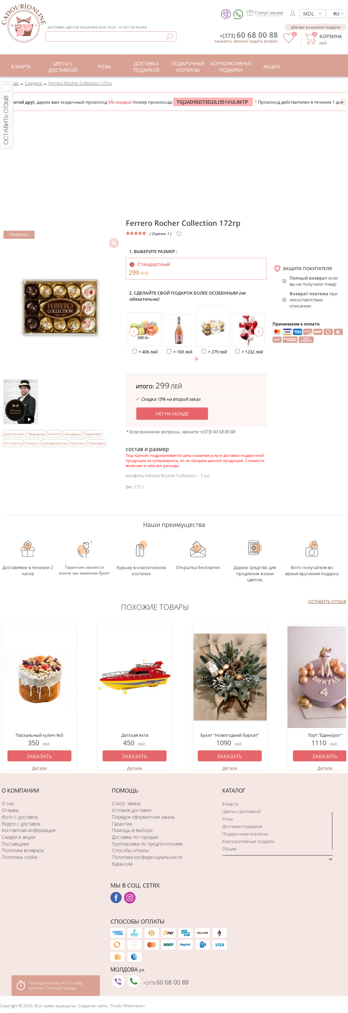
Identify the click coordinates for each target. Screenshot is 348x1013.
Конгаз (55, 433)
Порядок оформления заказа (143, 817)
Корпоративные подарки (248, 841)
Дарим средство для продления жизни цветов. (255, 570)
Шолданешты (54, 443)
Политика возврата (23, 850)
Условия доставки (131, 810)
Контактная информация (28, 830)
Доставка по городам (135, 837)
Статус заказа (126, 803)
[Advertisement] (174, 162)
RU (336, 14)
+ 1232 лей (252, 352)
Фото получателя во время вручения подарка (311, 570)
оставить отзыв (327, 601)
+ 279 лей (217, 352)
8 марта (230, 804)
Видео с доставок (21, 823)
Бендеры (73, 433)
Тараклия (92, 433)
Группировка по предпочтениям (147, 844)
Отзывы (10, 810)
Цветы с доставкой (241, 811)
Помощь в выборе (132, 830)
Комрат (32, 443)
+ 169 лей (182, 352)
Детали (39, 768)
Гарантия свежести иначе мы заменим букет (84, 570)
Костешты (13, 443)
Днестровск (14, 433)
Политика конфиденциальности (147, 857)
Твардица (36, 433)
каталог (233, 790)
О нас (8, 803)
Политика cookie (20, 857)
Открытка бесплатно (198, 567)
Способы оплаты (130, 850)
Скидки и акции (18, 837)
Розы (227, 819)
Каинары (97, 443)
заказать (39, 756)
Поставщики (15, 844)
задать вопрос (263, 41)
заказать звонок (230, 41)
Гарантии (122, 823)
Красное (77, 443)
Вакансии (122, 864)
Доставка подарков (242, 826)
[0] (288, 41)
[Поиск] (169, 36)
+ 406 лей (148, 352)
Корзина (330, 36)
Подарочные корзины (245, 834)
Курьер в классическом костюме (141, 570)
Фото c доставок (20, 817)
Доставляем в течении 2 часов (27, 570)
